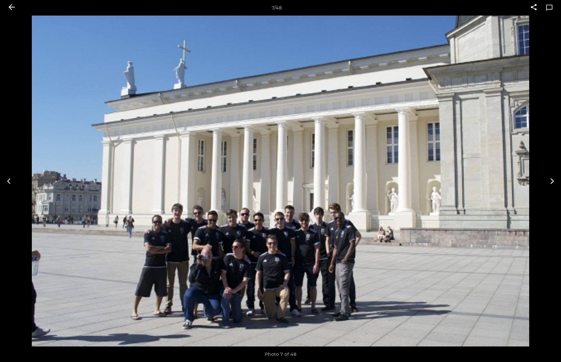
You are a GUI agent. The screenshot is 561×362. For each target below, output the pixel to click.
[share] (534, 7)
